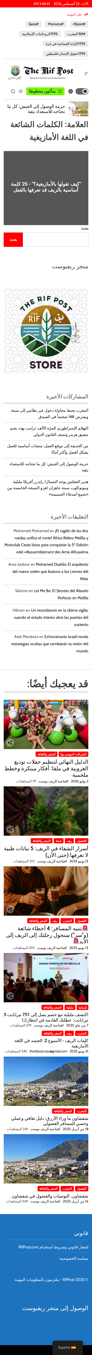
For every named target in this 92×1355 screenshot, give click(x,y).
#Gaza (34, 24)
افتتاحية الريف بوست (53, 781)
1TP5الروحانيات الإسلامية (40, 34)
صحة (59, 841)
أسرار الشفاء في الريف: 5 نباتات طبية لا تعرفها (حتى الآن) (46, 851)
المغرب (67, 921)
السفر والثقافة (46, 754)
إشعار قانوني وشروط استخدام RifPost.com (53, 1247)
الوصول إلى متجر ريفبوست (55, 1308)
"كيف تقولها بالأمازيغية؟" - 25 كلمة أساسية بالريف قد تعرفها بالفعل (46, 187)
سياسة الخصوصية (73, 1258)
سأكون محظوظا (42, 91)
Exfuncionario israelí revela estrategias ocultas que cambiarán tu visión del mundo (50, 643)
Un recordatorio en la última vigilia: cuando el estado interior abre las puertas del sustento (51, 617)
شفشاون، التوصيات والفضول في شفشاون (50, 1196)
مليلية (69, 1007)
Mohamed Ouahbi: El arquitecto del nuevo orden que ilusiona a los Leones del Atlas (50, 571)
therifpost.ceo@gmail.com (48, 1051)
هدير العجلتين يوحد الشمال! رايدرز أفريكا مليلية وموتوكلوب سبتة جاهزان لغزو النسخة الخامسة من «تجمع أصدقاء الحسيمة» (47, 488)
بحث (84, 228)
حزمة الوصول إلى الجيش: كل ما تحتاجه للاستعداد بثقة (36, 109)
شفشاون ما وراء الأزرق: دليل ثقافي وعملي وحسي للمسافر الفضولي (49, 1121)
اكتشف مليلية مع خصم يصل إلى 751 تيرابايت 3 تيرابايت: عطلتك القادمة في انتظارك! (46, 1017)
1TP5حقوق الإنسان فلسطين (65, 53)
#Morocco (56, 24)
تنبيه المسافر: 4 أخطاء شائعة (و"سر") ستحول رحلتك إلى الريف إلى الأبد (47, 935)
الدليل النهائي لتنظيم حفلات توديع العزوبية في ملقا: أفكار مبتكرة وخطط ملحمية (46, 768)
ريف (69, 841)
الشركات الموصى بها (73, 754)
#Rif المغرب (76, 34)
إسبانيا (82, 1007)
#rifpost (79, 24)
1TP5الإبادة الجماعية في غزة (65, 43)
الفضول (81, 841)
